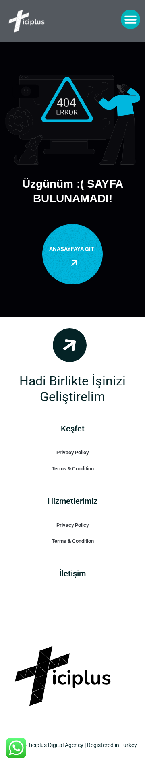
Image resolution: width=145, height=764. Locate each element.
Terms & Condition (73, 469)
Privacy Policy (72, 452)
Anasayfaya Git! (72, 249)
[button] (130, 19)
